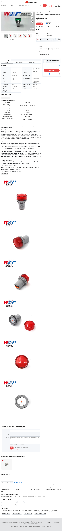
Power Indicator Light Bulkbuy (40, 513)
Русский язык (27, 522)
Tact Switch (20, 501)
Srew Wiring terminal (50, 484)
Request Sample (56, 26)
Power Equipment (16, 510)
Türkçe (25, 523)
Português (17, 522)
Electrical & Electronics (8, 8)
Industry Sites (42, 520)
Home (2, 8)
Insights (33, 521)
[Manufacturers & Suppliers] (31, 2)
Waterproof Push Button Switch (31, 501)
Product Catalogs (18, 482)
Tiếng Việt (29, 523)
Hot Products (5, 520)
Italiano (32, 522)
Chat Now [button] (49, 23)
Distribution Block (4, 487)
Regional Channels (49, 520)
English (9, 522)
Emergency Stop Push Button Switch (9, 504)
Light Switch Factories (6, 510)
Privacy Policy (49, 526)
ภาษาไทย (57, 522)
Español (13, 522)
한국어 (48, 522)
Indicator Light (48, 487)
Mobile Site (29, 521)
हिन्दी (54, 522)
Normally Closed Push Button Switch (46, 501)
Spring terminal (19, 484)
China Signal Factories (26, 510)
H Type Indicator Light (28, 513)
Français (22, 522)
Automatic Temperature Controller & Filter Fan (53, 489)
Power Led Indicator (45, 510)
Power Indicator (55, 510)
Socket (17, 489)
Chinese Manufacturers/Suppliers (20, 520)
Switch (14, 8)
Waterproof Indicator (6, 513)
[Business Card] (59, 65)
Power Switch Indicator (17, 513)
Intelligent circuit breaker (35, 487)
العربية (44, 522)
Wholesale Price (36, 520)
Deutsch (35, 522)
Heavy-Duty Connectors (35, 489)
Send (12, 447)
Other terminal (18, 487)
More (2, 515)
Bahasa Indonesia (35, 523)
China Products (11, 520)
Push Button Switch (20, 8)
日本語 (51, 522)
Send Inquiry (40, 23)
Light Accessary (36, 510)
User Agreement (37, 526)
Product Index (55, 520)
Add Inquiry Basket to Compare (18, 39)
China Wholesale (30, 520)
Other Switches (13, 501)
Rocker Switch (5, 501)
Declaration (43, 526)
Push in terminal (4, 484)
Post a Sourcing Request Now (16, 449)
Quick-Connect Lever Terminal (36, 484)
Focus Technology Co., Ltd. (23, 526)
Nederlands (40, 522)
